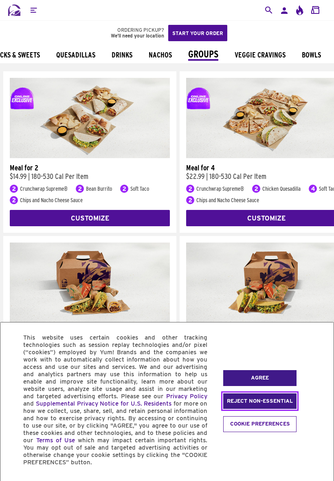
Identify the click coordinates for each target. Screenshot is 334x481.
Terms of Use (55, 440)
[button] (33, 10)
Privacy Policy (186, 396)
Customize (90, 218)
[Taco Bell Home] (14, 10)
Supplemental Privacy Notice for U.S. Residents (103, 403)
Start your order (197, 33)
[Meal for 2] (90, 156)
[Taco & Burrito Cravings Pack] (90, 321)
